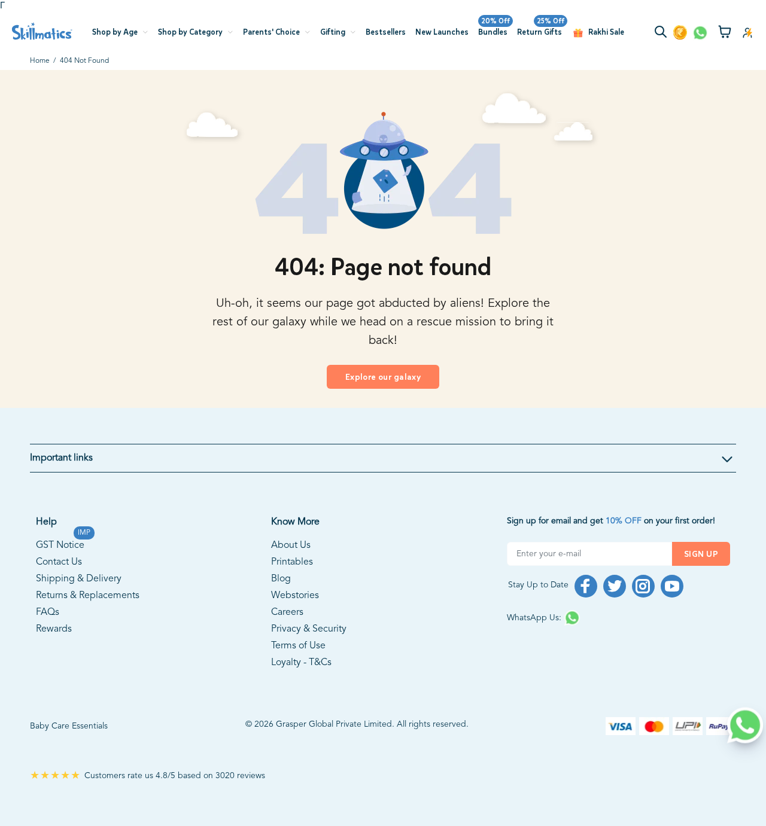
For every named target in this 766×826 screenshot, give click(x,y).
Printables (292, 562)
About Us (291, 545)
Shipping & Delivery (78, 579)
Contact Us (59, 562)
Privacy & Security (308, 629)
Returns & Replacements (87, 596)
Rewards (54, 629)
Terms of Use (298, 646)
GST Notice (60, 543)
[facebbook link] (585, 586)
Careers (287, 612)
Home (40, 61)
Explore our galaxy (383, 377)
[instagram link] (643, 586)
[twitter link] (614, 586)
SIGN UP (701, 554)
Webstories (295, 596)
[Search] (663, 33)
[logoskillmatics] (42, 31)
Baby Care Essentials (69, 726)
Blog (281, 579)
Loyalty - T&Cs (301, 662)
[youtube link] (672, 586)
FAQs (47, 612)
